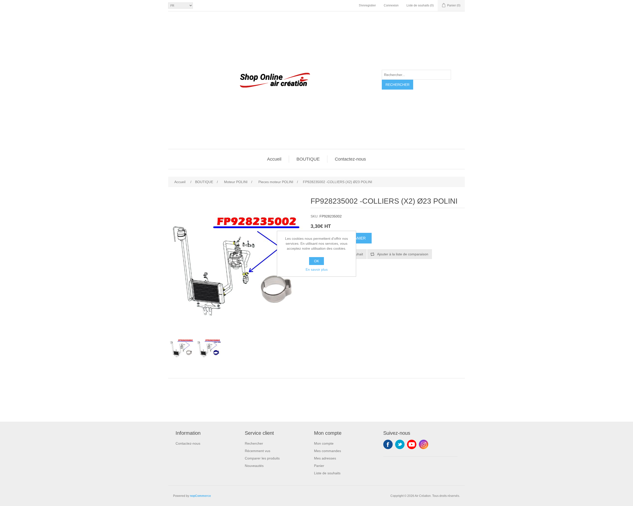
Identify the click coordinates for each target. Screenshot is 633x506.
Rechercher (397, 85)
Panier (319, 466)
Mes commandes (327, 451)
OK (316, 261)
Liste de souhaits (327, 473)
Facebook (388, 444)
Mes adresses (325, 458)
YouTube (411, 444)
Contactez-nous (350, 159)
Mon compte (324, 443)
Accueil (274, 159)
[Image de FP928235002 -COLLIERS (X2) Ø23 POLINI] (181, 348)
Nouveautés (254, 466)
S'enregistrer (367, 5)
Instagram (423, 444)
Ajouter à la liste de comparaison (402, 254)
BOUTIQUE (308, 159)
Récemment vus (257, 451)
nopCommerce (200, 496)
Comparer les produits (262, 458)
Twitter (400, 444)
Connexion (391, 5)
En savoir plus (317, 269)
